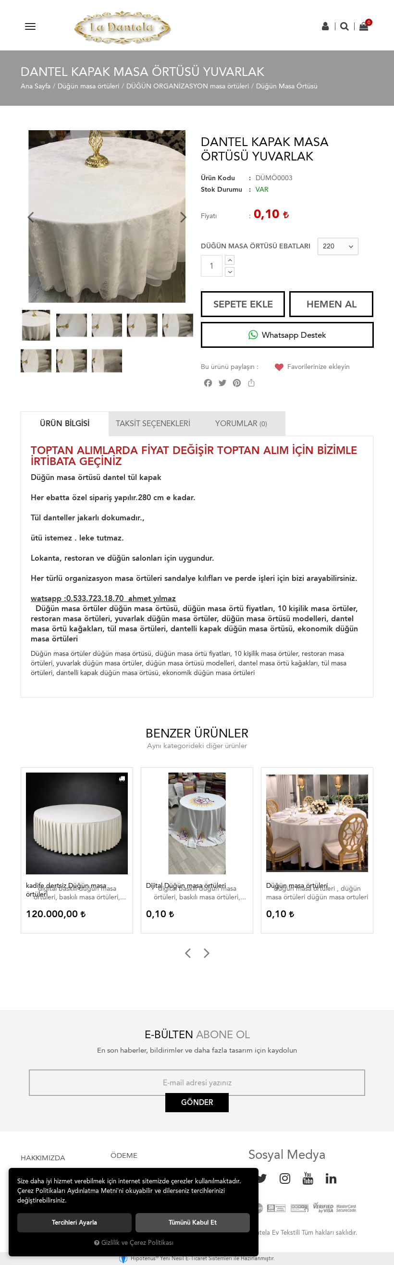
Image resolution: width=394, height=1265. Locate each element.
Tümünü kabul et (193, 1222)
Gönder (197, 1102)
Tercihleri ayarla (74, 1222)
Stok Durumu (221, 189)
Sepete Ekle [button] (243, 304)
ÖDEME (124, 1155)
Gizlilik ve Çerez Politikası (137, 1242)
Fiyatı (209, 216)
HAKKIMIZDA (43, 1158)
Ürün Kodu (218, 178)
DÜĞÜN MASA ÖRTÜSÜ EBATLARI (255, 246)
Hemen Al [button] (332, 304)
